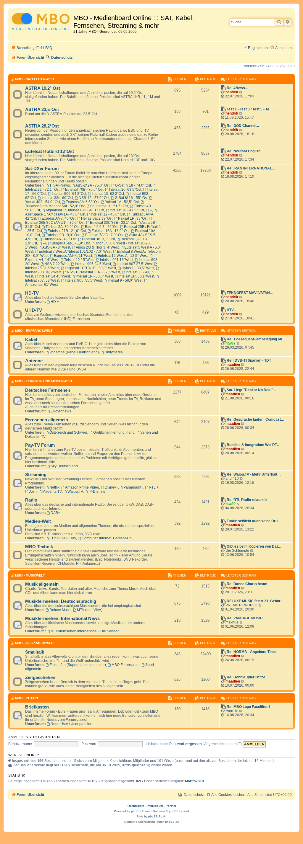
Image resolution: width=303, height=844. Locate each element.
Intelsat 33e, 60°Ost (57, 198)
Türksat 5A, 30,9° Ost (62, 227)
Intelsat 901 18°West (116, 260)
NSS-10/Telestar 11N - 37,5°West (93, 272)
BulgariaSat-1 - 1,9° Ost (71, 243)
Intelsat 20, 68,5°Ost (125, 189)
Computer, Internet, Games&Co (107, 538)
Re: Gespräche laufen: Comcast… (255, 419)
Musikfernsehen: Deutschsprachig (60, 601)
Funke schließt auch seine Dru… (254, 521)
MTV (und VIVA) (89, 610)
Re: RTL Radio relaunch (247, 500)
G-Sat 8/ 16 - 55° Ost (131, 198)
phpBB (136, 811)
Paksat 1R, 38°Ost (132, 218)
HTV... (231, 310)
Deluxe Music (60, 610)
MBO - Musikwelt (30, 575)
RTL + (154, 487)
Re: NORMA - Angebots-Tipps (252, 652)
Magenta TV (52, 491)
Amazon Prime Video (82, 487)
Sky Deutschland (64, 466)
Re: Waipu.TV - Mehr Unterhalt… (254, 474)
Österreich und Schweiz (68, 432)
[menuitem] (46, 48)
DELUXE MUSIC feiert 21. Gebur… (255, 601)
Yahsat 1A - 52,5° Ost (122, 202)
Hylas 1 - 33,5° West (138, 268)
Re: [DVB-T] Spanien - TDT (249, 360)
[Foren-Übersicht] (41, 22)
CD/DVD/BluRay (62, 538)
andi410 (232, 478)
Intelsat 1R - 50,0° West (94, 276)
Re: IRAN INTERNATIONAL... (251, 168)
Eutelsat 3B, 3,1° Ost (98, 239)
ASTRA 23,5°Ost (42, 109)
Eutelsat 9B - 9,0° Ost (63, 235)
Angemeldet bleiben (221, 744)
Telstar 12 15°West (79, 260)
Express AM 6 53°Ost (82, 202)
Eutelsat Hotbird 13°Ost (49, 151)
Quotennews (61, 411)
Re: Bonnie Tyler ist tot (246, 677)
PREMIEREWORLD (241, 605)
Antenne (34, 360)
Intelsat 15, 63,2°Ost (108, 194)
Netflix (54, 487)
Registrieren (46, 737)
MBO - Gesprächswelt (35, 643)
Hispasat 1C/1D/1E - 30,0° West (90, 268)
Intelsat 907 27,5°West (135, 264)
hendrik (231, 92)
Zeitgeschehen (40, 677)
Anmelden (18, 737)
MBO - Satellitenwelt (34, 79)
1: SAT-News (59, 185)
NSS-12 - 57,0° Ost (94, 198)
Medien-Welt (38, 521)
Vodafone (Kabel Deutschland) (74, 352)
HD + (55, 302)
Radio (31, 500)
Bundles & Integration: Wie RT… (254, 445)
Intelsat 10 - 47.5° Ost (127, 210)
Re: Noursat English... (245, 151)
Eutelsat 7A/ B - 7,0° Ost (104, 235)
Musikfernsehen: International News (62, 618)
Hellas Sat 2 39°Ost (96, 218)
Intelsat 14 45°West (54, 276)
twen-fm (231, 711)
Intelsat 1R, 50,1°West (136, 276)
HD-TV (32, 293)
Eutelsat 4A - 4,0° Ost (59, 239)
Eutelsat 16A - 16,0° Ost (110, 231)
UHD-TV (33, 310)
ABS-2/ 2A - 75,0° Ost (92, 185)
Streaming (35, 474)
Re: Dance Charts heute (247, 584)
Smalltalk (34, 652)
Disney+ (111, 487)
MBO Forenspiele (126, 665)
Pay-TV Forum (40, 445)
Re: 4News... (237, 88)
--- (44, 243)
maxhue (231, 622)
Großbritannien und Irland (114, 432)
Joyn (33, 491)
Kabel (31, 339)
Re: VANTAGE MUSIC (245, 618)
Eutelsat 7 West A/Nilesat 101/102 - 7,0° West (75, 251)
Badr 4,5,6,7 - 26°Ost (101, 227)
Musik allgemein (42, 584)
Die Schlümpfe (237, 550)
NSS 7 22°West (56, 264)
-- (151, 210)
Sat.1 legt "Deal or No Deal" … (252, 390)
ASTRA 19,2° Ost (42, 88)
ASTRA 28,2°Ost (42, 126)
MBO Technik (39, 546)
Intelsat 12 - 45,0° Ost (108, 214)
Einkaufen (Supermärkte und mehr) (77, 665)
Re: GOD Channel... (243, 126)
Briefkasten (37, 707)
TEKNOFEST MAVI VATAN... (250, 293)
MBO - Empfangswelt (34, 330)
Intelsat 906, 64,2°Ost (69, 194)
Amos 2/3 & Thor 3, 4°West (97, 247)
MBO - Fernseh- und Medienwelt (43, 381)
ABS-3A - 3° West (56, 247)
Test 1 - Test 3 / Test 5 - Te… (250, 109)
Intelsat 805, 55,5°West (83, 280)
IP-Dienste (96, 491)
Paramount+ (133, 487)
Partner (171, 805)
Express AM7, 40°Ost (58, 218)
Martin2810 (194, 781)
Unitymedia (113, 352)
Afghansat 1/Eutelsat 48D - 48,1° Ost (75, 210)
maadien (232, 365)
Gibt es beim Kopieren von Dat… (254, 546)
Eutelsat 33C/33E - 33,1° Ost (113, 223)
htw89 (230, 343)
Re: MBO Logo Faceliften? (248, 707)
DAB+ (55, 513)
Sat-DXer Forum (42, 168)
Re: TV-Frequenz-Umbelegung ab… (256, 339)
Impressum (155, 805)
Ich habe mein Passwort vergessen (174, 744)
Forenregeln (135, 805)
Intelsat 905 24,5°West (93, 264)
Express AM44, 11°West (73, 256)
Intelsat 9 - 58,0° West (124, 280)
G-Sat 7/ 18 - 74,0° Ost (133, 185)
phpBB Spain (157, 816)
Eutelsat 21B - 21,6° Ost (67, 231)
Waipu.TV (75, 491)
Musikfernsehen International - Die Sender (85, 631)
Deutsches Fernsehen (47, 390)
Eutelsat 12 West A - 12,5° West (123, 256)
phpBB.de (172, 821)
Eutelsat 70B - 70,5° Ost (84, 189)
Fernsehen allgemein (46, 419)
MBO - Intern (26, 698)
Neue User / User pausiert (71, 724)
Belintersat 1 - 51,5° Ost (109, 206)
